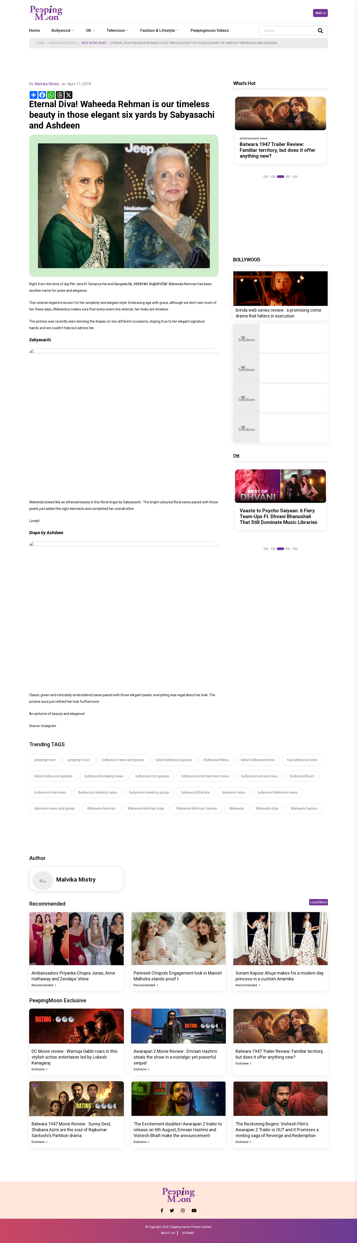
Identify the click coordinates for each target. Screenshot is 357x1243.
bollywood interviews (50, 792)
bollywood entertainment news (205, 776)
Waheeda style (267, 808)
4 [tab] (287, 176)
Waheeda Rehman (101, 808)
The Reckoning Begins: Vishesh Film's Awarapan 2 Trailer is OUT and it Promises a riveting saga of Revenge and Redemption (277, 1129)
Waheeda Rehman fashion (196, 808)
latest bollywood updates (53, 776)
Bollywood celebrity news (97, 792)
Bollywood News (216, 760)
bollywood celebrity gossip (149, 792)
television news (234, 792)
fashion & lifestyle (157, 30)
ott (88, 30)
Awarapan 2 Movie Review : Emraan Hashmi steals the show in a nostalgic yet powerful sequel (175, 1057)
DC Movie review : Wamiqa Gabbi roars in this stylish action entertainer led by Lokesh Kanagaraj (75, 1057)
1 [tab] (266, 176)
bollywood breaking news (104, 776)
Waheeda (236, 808)
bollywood (60, 30)
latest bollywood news (258, 760)
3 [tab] (280, 176)
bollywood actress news (259, 776)
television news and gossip (54, 808)
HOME (40, 43)
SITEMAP (188, 1233)
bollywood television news (278, 792)
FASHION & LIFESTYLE (63, 43)
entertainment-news (253, 138)
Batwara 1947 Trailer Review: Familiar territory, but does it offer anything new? (277, 150)
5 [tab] (295, 176)
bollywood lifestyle (195, 792)
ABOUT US (168, 1233)
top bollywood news (302, 760)
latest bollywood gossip (174, 760)
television (116, 30)
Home (34, 30)
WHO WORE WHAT (93, 43)
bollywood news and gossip (123, 760)
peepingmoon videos (210, 30)
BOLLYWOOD (246, 260)
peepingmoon (45, 760)
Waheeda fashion (304, 808)
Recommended (43, 985)
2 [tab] (273, 176)
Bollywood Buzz (302, 776)
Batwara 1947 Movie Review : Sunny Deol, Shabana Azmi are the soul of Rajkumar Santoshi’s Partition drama (71, 1129)
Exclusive (38, 1069)
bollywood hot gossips (152, 776)
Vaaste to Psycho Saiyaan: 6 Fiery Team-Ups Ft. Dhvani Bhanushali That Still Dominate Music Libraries (278, 516)
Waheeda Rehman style (146, 808)
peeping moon (79, 760)
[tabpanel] (280, 129)
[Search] (320, 30)
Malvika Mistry (47, 84)
